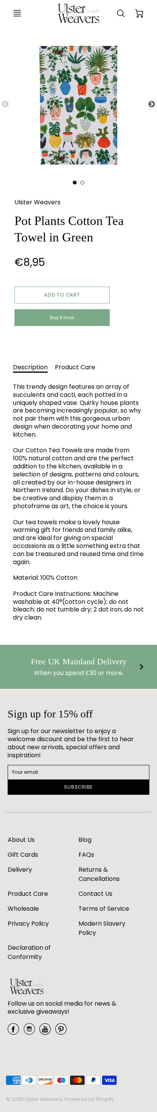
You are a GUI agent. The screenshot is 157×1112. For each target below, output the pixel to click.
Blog (84, 839)
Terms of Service (103, 908)
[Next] (141, 666)
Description (30, 367)
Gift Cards (23, 854)
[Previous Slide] (5, 104)
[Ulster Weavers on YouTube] (45, 1031)
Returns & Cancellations (99, 874)
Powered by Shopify (89, 1099)
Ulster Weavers (37, 202)
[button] (62, 295)
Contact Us (95, 893)
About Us (21, 839)
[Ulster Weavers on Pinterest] (61, 1031)
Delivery (20, 869)
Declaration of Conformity (29, 952)
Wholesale (23, 908)
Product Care (75, 367)
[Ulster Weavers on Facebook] (13, 1031)
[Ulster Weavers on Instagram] (29, 1031)
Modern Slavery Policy (101, 928)
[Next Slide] (151, 104)
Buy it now (62, 317)
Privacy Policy (28, 923)
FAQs (86, 854)
